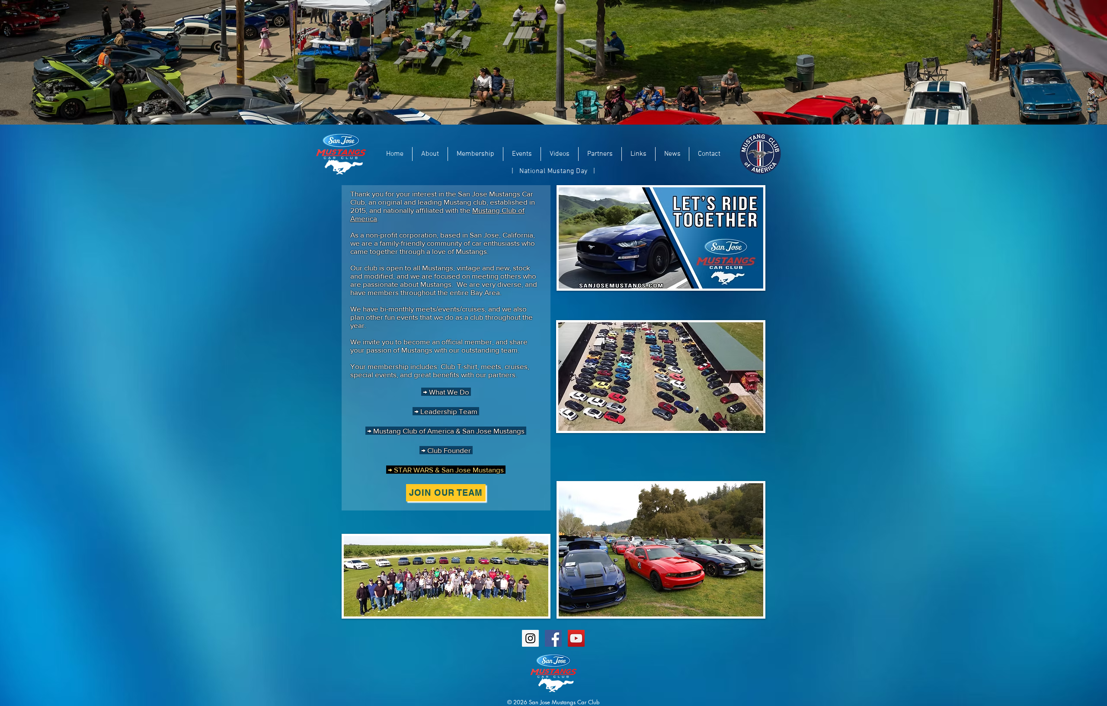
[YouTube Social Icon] (576, 638)
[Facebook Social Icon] (553, 638)
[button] (430, 154)
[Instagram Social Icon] (530, 638)
